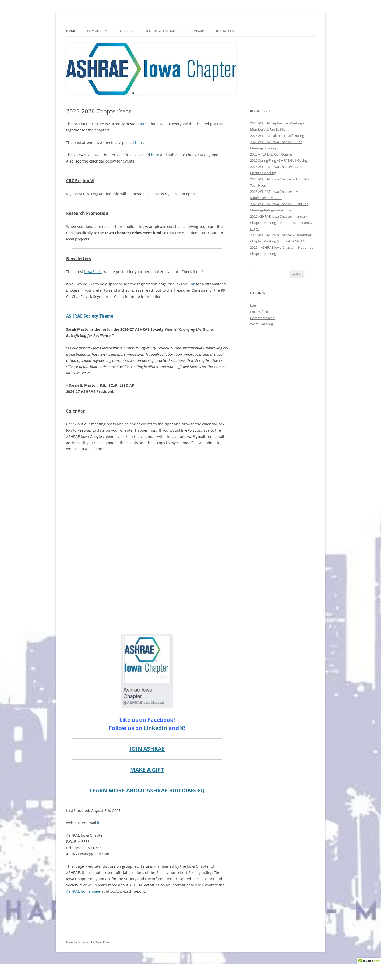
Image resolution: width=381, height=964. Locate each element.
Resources (225, 30)
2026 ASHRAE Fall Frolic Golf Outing (277, 135)
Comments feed (262, 317)
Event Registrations (160, 30)
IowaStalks (93, 271)
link (192, 284)
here (143, 123)
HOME (71, 30)
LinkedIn (155, 728)
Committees (97, 30)
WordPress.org (261, 324)
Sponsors (197, 30)
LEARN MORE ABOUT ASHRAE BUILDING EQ (147, 790)
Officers (125, 30)
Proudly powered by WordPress (88, 942)
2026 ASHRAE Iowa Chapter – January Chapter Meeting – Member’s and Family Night (281, 222)
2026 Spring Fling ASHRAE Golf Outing (279, 160)
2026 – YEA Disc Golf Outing (271, 154)
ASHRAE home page (83, 891)
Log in (254, 305)
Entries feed (259, 311)
